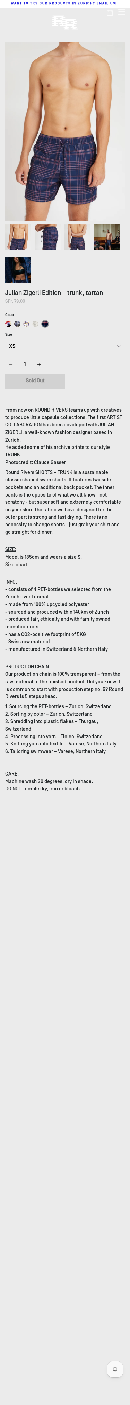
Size (8, 334)
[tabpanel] (65, 131)
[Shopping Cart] (109, 12)
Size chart (16, 565)
